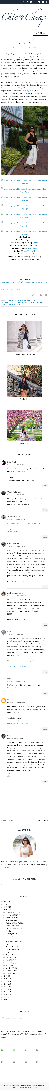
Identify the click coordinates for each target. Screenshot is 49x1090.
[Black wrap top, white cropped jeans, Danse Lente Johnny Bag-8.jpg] (24, 182)
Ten (7, 944)
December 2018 (11, 912)
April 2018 (9, 965)
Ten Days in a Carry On (14, 928)
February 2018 (11, 970)
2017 (5, 976)
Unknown (11, 699)
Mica (9, 631)
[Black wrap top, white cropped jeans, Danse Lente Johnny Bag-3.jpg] (24, 207)
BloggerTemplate (32, 1087)
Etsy (22, 256)
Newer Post (8, 820)
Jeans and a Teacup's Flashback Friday (16, 282)
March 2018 (10, 968)
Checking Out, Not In (13, 933)
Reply (45, 485)
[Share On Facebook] (37, 295)
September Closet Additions (15, 923)
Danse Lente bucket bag (13, 88)
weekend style (15, 304)
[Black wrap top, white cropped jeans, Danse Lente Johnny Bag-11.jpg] (24, 224)
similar (35, 242)
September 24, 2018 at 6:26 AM (16, 703)
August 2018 (10, 955)
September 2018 (11, 920)
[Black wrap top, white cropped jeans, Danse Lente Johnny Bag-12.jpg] (24, 190)
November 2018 (11, 915)
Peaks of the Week (12, 947)
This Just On (41, 302)
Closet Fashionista (14, 491)
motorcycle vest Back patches (18, 723)
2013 (5, 986)
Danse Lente (32, 248)
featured (5, 302)
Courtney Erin (13, 543)
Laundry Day (10, 952)
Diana (9, 678)
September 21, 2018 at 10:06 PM (16, 596)
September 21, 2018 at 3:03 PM (16, 519)
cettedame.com (18, 688)
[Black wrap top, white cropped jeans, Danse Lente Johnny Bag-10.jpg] (24, 215)
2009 (5, 997)
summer (25, 302)
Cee (8, 735)
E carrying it (26, 90)
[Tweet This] (32, 295)
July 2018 (9, 957)
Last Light (9, 936)
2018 (5, 910)
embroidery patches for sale (17, 720)
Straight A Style (13, 516)
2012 (5, 989)
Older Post (41, 820)
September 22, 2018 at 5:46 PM (16, 681)
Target (23, 85)
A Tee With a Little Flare (14, 941)
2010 (5, 994)
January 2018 (10, 973)
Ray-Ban (28, 259)
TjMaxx (4, 304)
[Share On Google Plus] (41, 295)
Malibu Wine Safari (12, 925)
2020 (5, 904)
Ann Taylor (12, 301)
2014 (5, 984)
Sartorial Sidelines (22, 581)
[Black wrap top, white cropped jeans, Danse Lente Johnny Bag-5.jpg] (24, 232)
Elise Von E (11, 462)
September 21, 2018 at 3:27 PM (16, 546)
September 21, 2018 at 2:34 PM (16, 495)
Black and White (25, 301)
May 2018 (9, 963)
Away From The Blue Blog (17, 666)
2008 (5, 1000)
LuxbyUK (32, 251)
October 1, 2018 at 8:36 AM (15, 738)
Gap (11, 302)
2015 (5, 981)
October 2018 (10, 917)
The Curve (9, 939)
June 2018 (9, 960)
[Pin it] (46, 295)
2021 (5, 902)
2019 (5, 907)
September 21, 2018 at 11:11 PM (16, 634)
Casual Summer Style (13, 949)
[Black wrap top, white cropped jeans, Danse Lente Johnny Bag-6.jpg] (24, 199)
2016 (5, 978)
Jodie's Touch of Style (15, 593)
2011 (5, 992)
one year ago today (39, 282)
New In (8, 931)
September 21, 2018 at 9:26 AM (16, 465)
